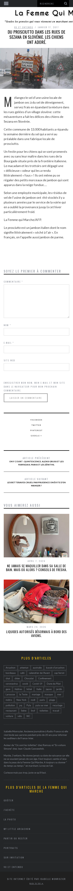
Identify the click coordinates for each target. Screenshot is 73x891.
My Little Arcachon (17, 828)
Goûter (9, 800)
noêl (33, 699)
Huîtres (18, 689)
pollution (10, 705)
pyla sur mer (41, 705)
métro (9, 699)
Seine (23, 710)
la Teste (23, 694)
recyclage (57, 705)
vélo (20, 716)
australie (37, 667)
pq (20, 705)
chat (8, 678)
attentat (24, 667)
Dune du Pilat (54, 683)
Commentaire (13, 281)
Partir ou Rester (16, 838)
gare (8, 689)
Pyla (29, 705)
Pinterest (36, 430)
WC (28, 716)
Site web (9, 360)
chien (17, 678)
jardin (59, 689)
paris (42, 699)
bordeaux (11, 673)
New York (21, 699)
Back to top (36, 883)
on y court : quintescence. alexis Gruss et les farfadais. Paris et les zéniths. (36, 461)
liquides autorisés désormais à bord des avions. (36, 633)
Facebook (36, 420)
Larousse (10, 694)
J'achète (9, 809)
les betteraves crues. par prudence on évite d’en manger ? (36, 482)
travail (56, 710)
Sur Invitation (14, 857)
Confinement (44, 678)
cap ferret (59, 673)
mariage (36, 694)
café (22, 673)
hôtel (29, 689)
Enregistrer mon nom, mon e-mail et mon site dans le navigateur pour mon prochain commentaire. (34, 386)
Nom (7, 325)
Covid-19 (37, 683)
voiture (9, 716)
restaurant (11, 710)
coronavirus (12, 683)
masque (49, 694)
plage (52, 699)
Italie (38, 689)
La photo (10, 819)
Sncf (33, 710)
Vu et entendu (23, 27)
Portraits (11, 847)
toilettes (44, 710)
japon (49, 689)
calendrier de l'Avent (39, 673)
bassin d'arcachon (55, 667)
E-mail (9, 342)
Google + (36, 436)
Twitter (36, 425)
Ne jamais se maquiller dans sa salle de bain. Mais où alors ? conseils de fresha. (36, 568)
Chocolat (29, 678)
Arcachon (10, 667)
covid (25, 683)
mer (59, 694)
